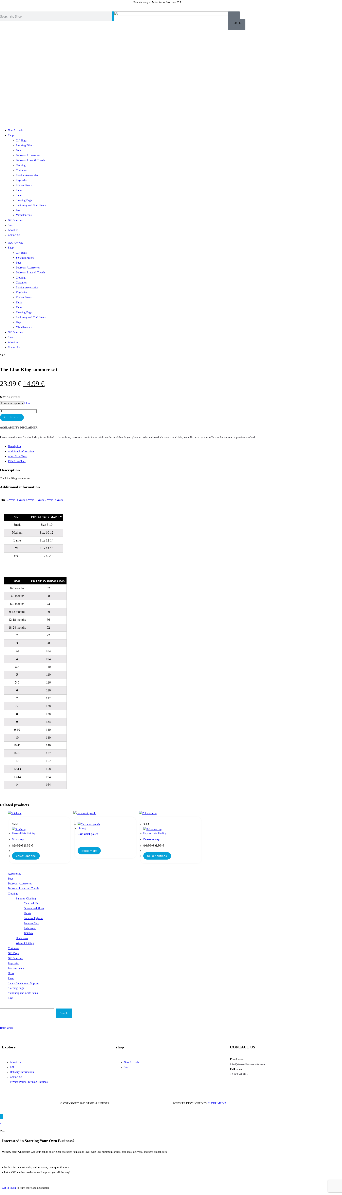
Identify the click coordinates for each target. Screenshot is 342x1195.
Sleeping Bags (24, 200)
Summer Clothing (26, 898)
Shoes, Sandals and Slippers (23, 983)
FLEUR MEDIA (217, 1103)
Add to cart (12, 417)
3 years (11, 499)
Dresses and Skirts (34, 908)
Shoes (19, 195)
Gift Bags (21, 140)
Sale (10, 225)
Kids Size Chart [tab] (17, 461)
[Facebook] (235, 1085)
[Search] (113, 16)
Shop (11, 135)
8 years (59, 499)
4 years (21, 499)
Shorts (27, 913)
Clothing (21, 165)
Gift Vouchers (15, 220)
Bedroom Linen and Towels (23, 888)
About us (13, 230)
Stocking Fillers (25, 145)
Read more (89, 850)
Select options (26, 856)
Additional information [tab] (21, 451)
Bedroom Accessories (28, 155)
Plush (19, 190)
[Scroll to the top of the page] (1, 1116)
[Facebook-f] (213, 5)
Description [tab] (14, 446)
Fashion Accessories (27, 175)
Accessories (14, 873)
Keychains (21, 180)
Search (4, 1005)
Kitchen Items (23, 185)
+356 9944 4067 (239, 1074)
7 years (49, 499)
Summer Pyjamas (33, 918)
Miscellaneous (23, 215)
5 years (30, 499)
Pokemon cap (151, 839)
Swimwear (30, 928)
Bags (18, 150)
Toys (18, 210)
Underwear (22, 938)
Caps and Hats (19, 833)
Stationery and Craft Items (31, 205)
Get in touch (9, 1187)
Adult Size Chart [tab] (17, 456)
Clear (27, 403)
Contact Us (14, 235)
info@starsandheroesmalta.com (247, 1064)
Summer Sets (31, 923)
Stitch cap (18, 839)
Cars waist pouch (88, 833)
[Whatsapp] (235, 5)
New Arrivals (15, 130)
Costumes (21, 170)
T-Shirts (28, 933)
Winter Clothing (25, 943)
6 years (40, 499)
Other (11, 973)
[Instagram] (224, 5)
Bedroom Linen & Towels (30, 160)
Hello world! (7, 1027)
